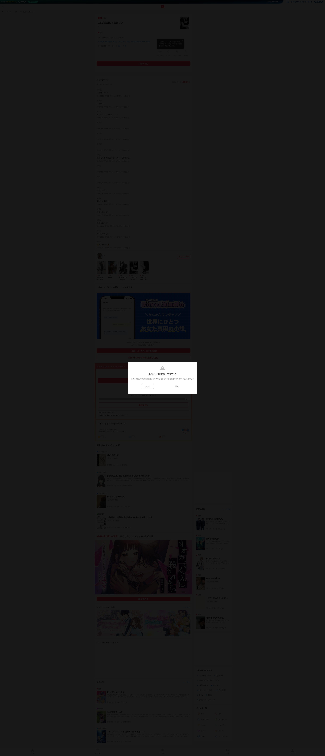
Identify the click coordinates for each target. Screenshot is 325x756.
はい (177, 386)
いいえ (148, 386)
